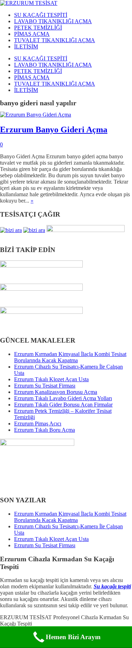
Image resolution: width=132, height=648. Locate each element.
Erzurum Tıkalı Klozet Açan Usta (51, 379)
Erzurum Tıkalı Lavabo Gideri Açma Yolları (63, 398)
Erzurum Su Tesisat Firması (44, 386)
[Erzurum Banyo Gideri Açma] (35, 115)
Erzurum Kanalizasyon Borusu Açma (55, 392)
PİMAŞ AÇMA (32, 34)
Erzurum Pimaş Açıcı (37, 424)
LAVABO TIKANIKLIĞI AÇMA (53, 21)
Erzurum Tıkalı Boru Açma (44, 430)
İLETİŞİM (26, 46)
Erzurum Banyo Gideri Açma (53, 129)
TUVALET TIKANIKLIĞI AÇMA (54, 40)
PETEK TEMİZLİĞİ (38, 28)
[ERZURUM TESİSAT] (28, 3)
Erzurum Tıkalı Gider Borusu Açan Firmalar (63, 405)
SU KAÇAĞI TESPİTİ (40, 15)
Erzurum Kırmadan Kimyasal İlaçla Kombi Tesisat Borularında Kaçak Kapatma (70, 357)
